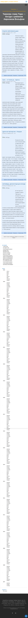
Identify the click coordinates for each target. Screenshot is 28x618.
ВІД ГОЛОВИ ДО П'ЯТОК (7, 259)
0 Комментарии (20, 75)
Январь (8, 280)
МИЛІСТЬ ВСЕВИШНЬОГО (8, 256)
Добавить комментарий (8, 75)
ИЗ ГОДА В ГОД (6, 247)
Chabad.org (14, 607)
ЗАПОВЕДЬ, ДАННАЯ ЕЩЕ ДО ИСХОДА (13, 184)
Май (7, 275)
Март (8, 277)
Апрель (8, 276)
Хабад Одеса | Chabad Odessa (9, 1)
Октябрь (8, 285)
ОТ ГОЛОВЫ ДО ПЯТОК (7, 260)
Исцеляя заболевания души (10, 31)
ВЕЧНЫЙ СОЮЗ (6, 251)
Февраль (8, 278)
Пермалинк (15, 75)
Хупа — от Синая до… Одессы (11, 80)
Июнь (8, 273)
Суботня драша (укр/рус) (7, 249)
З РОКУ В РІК (5, 246)
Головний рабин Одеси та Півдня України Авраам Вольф (14, 11)
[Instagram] (15, 613)
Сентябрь (8, 286)
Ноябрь (8, 284)
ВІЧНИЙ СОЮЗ (6, 250)
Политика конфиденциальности (17, 608)
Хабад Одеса (13, 9)
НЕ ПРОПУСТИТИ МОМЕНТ (8, 264)
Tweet (25, 75)
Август (8, 271)
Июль (8, 272)
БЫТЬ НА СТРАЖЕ (6, 254)
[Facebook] (12, 613)
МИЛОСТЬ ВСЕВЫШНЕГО (8, 258)
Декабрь (8, 282)
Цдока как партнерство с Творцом (12, 131)
